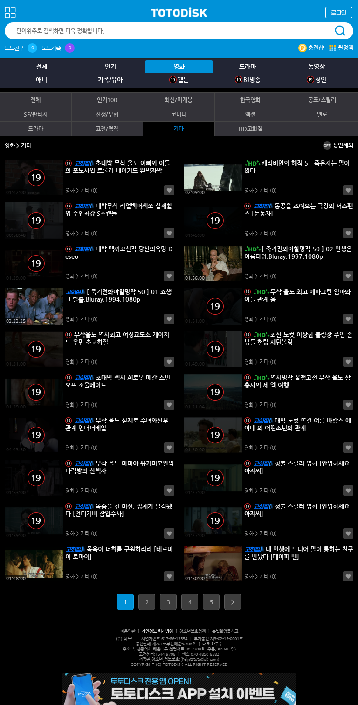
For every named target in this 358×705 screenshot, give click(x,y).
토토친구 (14, 48)
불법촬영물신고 (225, 631)
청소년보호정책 (192, 631)
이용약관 (127, 631)
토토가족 (51, 48)
